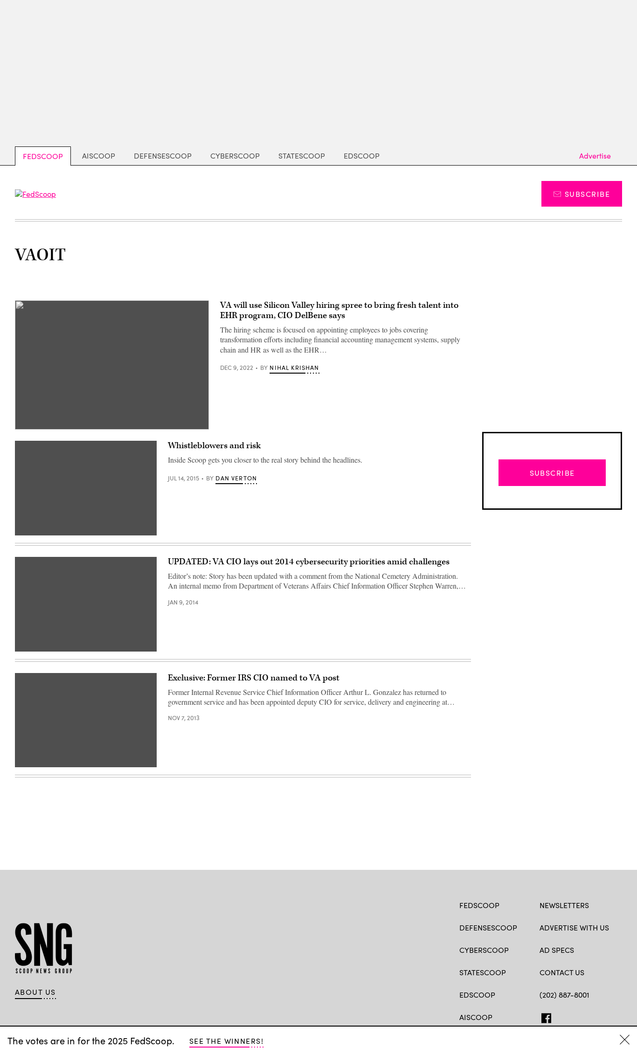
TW (562, 1016)
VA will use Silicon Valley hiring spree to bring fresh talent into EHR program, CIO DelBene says (339, 310)
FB (544, 1016)
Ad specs (557, 950)
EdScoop (362, 155)
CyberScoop (235, 155)
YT (613, 1016)
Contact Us (562, 972)
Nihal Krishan (294, 367)
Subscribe (587, 194)
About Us (35, 992)
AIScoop (98, 155)
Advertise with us (574, 927)
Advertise (595, 155)
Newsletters (564, 905)
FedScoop (43, 156)
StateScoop (301, 155)
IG (595, 1016)
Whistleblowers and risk (214, 445)
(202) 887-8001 (564, 994)
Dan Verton (236, 478)
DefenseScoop (163, 155)
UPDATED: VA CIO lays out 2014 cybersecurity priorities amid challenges (309, 562)
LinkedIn (581, 1016)
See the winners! (226, 1041)
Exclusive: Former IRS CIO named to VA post (253, 678)
